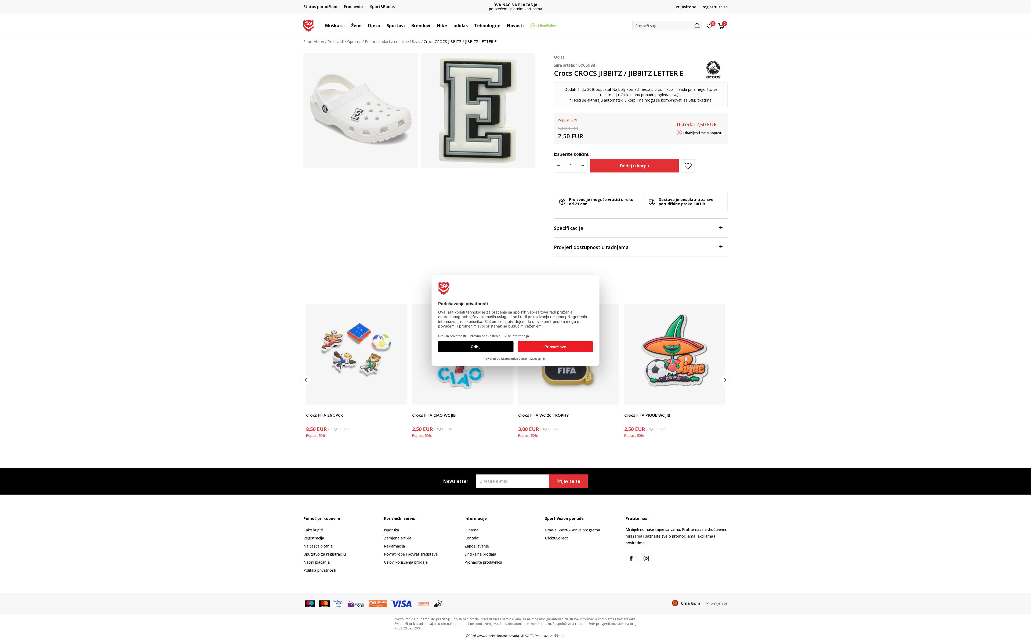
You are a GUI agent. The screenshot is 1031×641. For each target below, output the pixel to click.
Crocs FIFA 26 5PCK (324, 415)
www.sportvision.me (492, 635)
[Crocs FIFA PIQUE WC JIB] (674, 354)
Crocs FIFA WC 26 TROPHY (543, 415)
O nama (471, 529)
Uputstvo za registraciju (324, 554)
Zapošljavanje (476, 546)
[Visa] (337, 603)
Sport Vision (313, 41)
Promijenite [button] (717, 603)
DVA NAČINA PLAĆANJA (515, 5)
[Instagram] (646, 558)
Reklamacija (394, 546)
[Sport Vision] (308, 25)
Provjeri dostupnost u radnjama (591, 247)
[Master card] (324, 603)
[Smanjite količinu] (558, 165)
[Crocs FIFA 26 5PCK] (356, 354)
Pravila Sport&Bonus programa (572, 529)
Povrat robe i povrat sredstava (411, 554)
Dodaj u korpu (634, 166)
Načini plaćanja (316, 562)
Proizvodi (336, 41)
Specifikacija (568, 228)
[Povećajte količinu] (582, 165)
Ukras (415, 41)
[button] (347, 25)
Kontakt (471, 538)
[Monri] (355, 603)
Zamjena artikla (397, 538)
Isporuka (391, 529)
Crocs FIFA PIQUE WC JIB (647, 415)
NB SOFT (526, 635)
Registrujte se (715, 6)
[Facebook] (631, 558)
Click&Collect (556, 538)
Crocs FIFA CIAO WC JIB (434, 415)
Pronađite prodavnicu (483, 562)
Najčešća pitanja (318, 546)
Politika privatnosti (319, 570)
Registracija (313, 538)
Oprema (354, 41)
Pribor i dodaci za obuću (386, 41)
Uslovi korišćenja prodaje (406, 562)
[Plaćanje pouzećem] (438, 603)
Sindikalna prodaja (480, 554)
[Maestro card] (310, 603)
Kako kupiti (313, 529)
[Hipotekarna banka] (378, 603)
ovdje (675, 94)
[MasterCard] (423, 603)
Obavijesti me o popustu (703, 132)
